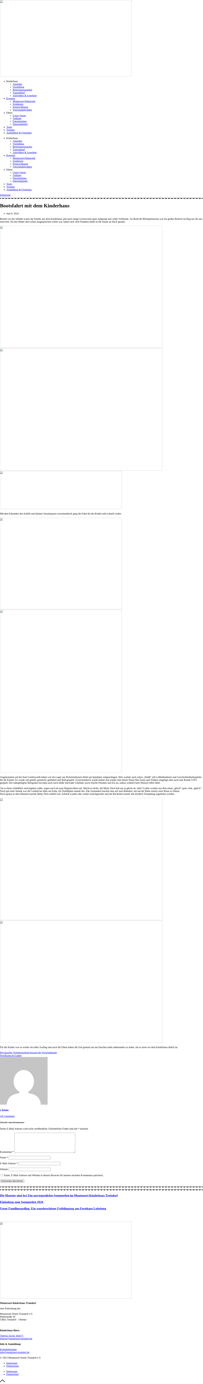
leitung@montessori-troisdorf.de (16, 1338)
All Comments (7, 1116)
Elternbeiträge (20, 121)
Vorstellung (18, 87)
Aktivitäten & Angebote (25, 95)
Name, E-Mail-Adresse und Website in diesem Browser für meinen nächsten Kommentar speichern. (53, 1175)
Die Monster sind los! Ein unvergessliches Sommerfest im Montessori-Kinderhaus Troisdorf (59, 1195)
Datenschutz (12, 1366)
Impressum (11, 1363)
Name (4, 1157)
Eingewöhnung (20, 107)
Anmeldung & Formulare (19, 132)
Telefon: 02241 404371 (11, 1335)
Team (9, 127)
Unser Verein (19, 115)
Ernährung (18, 104)
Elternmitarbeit (20, 124)
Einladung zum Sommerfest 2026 (21, 1202)
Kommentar (7, 1152)
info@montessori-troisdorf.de (14, 1352)
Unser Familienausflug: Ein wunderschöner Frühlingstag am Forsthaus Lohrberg (53, 1208)
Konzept (10, 98)
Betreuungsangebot (22, 90)
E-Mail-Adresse (9, 1163)
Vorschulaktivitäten (22, 110)
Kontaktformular (8, 1349)
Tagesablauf (19, 92)
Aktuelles (17, 84)
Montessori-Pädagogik (24, 101)
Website (4, 1169)
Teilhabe (17, 118)
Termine (10, 130)
